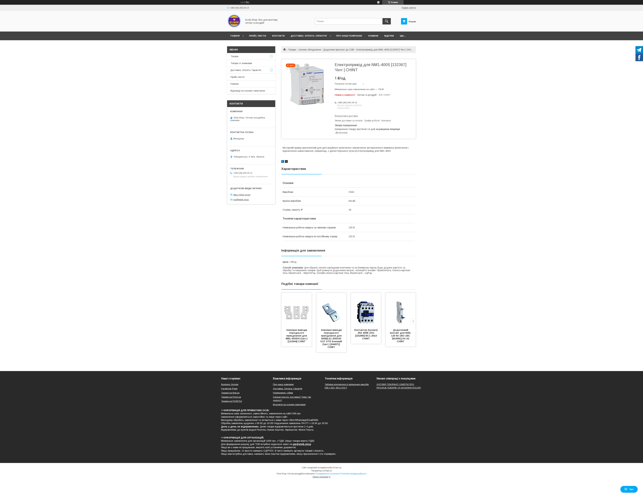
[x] (286, 162)
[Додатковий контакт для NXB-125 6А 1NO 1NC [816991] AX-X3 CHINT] (401, 309)
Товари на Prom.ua (231, 397)
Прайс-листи (257, 36)
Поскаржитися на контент (327, 474)
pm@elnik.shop (241, 199)
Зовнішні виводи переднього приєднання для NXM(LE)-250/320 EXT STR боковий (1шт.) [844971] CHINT (331, 338)
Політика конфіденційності (353, 474)
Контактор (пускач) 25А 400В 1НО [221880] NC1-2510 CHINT (366, 334)
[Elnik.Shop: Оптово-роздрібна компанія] (234, 27)
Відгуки (389, 36)
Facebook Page (229, 388)
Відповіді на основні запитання (247, 90)
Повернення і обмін (283, 393)
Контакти (278, 36)
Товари (235, 36)
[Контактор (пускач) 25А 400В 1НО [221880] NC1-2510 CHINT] (366, 309)
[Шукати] (386, 21)
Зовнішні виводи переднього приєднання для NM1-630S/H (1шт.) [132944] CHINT (297, 336)
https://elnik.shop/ (242, 194)
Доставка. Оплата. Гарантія (309, 36)
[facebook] (282, 162)
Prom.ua (337, 467)
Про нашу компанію (349, 36)
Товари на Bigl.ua (230, 393)
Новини (373, 36)
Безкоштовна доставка (346, 116)
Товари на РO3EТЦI (231, 401)
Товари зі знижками (241, 63)
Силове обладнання (310, 49)
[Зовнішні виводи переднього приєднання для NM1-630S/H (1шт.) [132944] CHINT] (296, 309)
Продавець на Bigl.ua (321, 470)
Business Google (229, 384)
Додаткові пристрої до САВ (338, 49)
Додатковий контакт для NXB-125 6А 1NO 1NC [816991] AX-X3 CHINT (400, 336)
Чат (631, 489)
